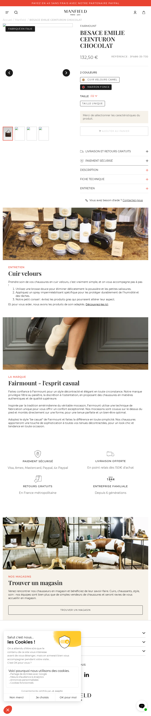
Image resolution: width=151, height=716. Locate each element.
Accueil (7, 20)
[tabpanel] (38, 25)
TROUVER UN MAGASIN (75, 610)
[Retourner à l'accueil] (75, 12)
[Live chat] (141, 705)
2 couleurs (88, 72)
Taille (84, 96)
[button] (9, 73)
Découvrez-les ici (97, 304)
